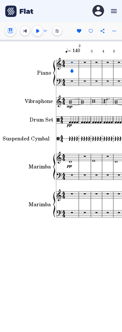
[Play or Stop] (37, 31)
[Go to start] (25, 31)
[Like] (79, 31)
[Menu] (113, 11)
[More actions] (114, 31)
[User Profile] (98, 11)
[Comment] (91, 31)
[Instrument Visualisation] (57, 31)
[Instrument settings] (10, 31)
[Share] (102, 31)
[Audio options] (45, 31)
